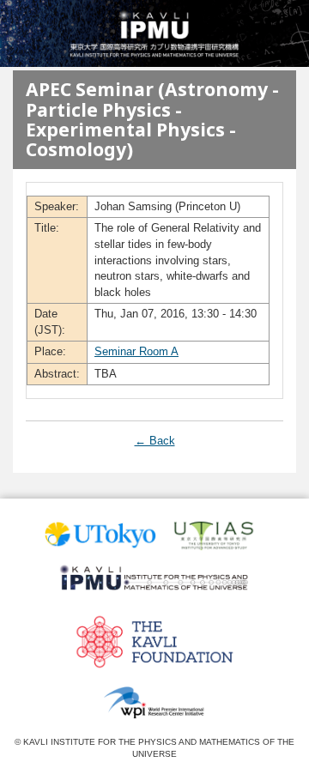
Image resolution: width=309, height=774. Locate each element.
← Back (155, 440)
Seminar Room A (136, 351)
